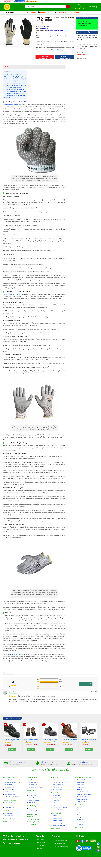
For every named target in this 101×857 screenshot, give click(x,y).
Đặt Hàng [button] (11, 749)
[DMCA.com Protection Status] (93, 840)
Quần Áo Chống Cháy (9, 805)
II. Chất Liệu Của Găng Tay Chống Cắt (14, 77)
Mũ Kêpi (79, 817)
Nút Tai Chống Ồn (8, 813)
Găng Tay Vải (80, 784)
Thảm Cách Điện (33, 792)
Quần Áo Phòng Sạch (58, 784)
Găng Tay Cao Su (81, 779)
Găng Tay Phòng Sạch (82, 792)
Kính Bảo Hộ (56, 815)
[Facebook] (82, 841)
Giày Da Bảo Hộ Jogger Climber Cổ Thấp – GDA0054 (50, 740)
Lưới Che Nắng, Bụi (33, 782)
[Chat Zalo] (98, 843)
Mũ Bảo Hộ (79, 807)
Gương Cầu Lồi (8, 779)
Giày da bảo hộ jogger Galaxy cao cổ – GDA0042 (70, 740)
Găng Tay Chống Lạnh (82, 799)
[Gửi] (68, 6)
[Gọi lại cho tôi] (98, 846)
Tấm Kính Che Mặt (57, 823)
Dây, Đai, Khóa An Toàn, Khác (36, 787)
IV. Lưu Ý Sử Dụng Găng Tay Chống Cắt (14, 89)
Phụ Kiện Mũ (80, 824)
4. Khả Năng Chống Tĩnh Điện (13, 87)
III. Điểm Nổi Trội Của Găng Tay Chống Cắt (15, 79)
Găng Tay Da (80, 789)
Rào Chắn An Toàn (9, 789)
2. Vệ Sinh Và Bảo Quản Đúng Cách (15, 93)
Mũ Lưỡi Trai (80, 819)
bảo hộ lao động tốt (15, 654)
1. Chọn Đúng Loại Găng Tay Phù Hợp (16, 91)
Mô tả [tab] (6, 66)
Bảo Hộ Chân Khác (57, 810)
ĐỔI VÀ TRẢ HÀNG (47, 762)
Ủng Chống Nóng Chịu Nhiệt (60, 807)
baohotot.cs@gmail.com (19, 840)
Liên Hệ (39, 848)
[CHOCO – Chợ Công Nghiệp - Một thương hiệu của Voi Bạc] (13, 7)
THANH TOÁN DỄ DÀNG (80, 762)
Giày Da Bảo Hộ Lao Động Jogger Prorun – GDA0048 (31, 740)
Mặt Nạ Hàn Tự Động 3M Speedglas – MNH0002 (89, 740)
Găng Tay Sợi (80, 782)
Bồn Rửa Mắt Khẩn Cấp (59, 825)
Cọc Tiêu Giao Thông (9, 787)
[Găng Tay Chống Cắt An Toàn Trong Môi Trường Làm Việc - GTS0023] (19, 696)
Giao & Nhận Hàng (59, 843)
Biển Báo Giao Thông (9, 794)
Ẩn (10, 71)
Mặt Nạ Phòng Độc (33, 810)
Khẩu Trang (31, 808)
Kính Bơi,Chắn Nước (58, 818)
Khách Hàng (41, 842)
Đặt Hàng (45, 56)
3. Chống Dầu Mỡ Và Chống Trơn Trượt (16, 85)
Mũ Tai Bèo (79, 814)
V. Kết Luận (7, 97)
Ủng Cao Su (56, 802)
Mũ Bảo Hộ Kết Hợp (82, 810)
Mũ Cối (78, 812)
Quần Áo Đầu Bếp (57, 787)
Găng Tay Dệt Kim (81, 787)
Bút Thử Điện (32, 797)
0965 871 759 (81, 54)
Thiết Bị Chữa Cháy (9, 807)
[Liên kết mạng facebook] (98, 850)
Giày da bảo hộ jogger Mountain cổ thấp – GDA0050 (12, 740)
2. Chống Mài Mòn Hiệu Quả (13, 83)
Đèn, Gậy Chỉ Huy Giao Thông (12, 782)
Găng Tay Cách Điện (82, 796)
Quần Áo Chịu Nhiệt (58, 782)
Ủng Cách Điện (32, 802)
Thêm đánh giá (86, 684)
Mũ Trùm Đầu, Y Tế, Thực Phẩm (85, 822)
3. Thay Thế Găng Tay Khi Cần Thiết (15, 95)
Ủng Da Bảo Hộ (57, 800)
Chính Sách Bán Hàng (60, 847)
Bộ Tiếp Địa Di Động (34, 800)
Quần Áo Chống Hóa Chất (59, 779)
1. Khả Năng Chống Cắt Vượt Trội (15, 81)
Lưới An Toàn (32, 779)
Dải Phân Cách (8, 784)
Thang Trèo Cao (33, 784)
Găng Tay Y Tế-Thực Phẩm (84, 794)
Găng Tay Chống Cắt (19, 102)
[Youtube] (77, 841)
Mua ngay (64, 56)
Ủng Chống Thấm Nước (59, 805)
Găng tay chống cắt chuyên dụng (12, 104)
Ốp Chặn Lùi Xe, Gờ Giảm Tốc (12, 796)
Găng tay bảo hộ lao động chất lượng (13, 294)
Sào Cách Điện (32, 795)
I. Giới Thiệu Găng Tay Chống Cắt (12, 75)
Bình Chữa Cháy (8, 802)
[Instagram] (87, 841)
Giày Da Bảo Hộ (57, 795)
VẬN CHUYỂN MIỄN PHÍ (17, 762)
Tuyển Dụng (41, 845)
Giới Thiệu (40, 839)
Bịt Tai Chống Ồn (8, 815)
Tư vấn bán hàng (20, 1)
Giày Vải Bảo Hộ (57, 797)
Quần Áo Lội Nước (57, 789)
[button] (93, 6)
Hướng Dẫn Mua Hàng (60, 840)
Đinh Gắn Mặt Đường (9, 792)
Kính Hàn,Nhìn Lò (57, 820)
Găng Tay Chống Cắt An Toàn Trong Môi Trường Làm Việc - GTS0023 (38, 696)
